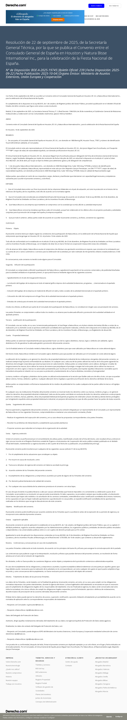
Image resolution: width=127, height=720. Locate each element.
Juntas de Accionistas (43, 698)
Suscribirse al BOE (92, 19)
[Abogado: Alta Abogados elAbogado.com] (45, 17)
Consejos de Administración (46, 702)
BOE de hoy (88, 16)
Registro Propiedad (43, 679)
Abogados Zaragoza (102, 684)
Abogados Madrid (101, 662)
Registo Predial (41, 683)
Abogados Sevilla (101, 676)
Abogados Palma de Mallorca (105, 688)
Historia (9, 676)
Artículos (39, 676)
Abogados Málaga (101, 673)
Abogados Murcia (101, 691)
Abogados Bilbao (101, 680)
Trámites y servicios (43, 665)
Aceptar (109, 716)
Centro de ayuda (71, 662)
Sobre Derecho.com (13, 662)
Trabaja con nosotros (14, 684)
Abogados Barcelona (103, 665)
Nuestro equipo (12, 680)
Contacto (68, 665)
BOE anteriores (102, 16)
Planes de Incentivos (43, 694)
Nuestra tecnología (13, 665)
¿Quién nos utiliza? (13, 669)
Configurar (119, 716)
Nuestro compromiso (14, 673)
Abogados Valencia (102, 669)
